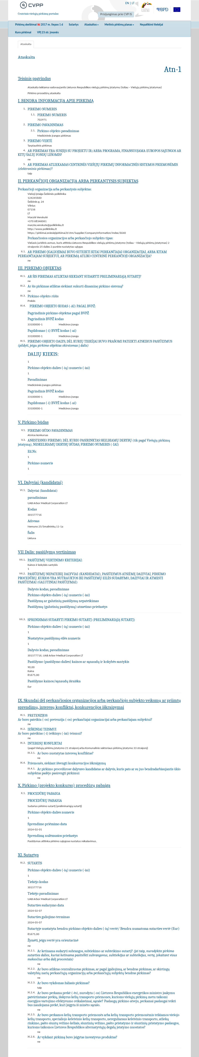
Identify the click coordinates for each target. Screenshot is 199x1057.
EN (127, 3)
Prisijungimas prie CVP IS (116, 14)
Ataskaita (25, 44)
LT (133, 3)
